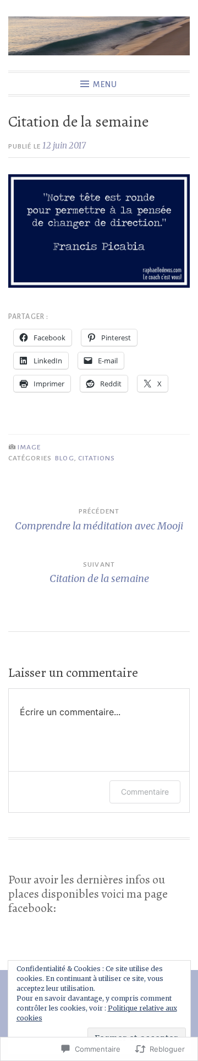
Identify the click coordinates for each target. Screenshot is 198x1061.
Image (29, 447)
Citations (97, 458)
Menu (105, 84)
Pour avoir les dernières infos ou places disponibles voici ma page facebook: (88, 894)
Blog (64, 458)
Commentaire (145, 791)
